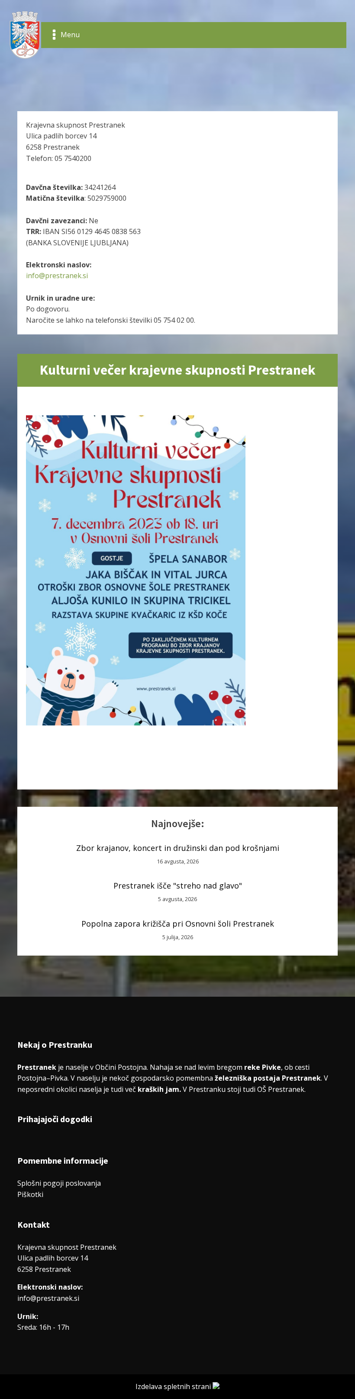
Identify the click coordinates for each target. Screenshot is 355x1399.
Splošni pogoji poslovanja (59, 1183)
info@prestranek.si (57, 275)
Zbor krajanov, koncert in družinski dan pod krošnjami (177, 848)
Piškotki (30, 1194)
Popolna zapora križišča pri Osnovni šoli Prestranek (177, 923)
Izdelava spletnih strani (174, 1386)
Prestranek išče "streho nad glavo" (177, 885)
